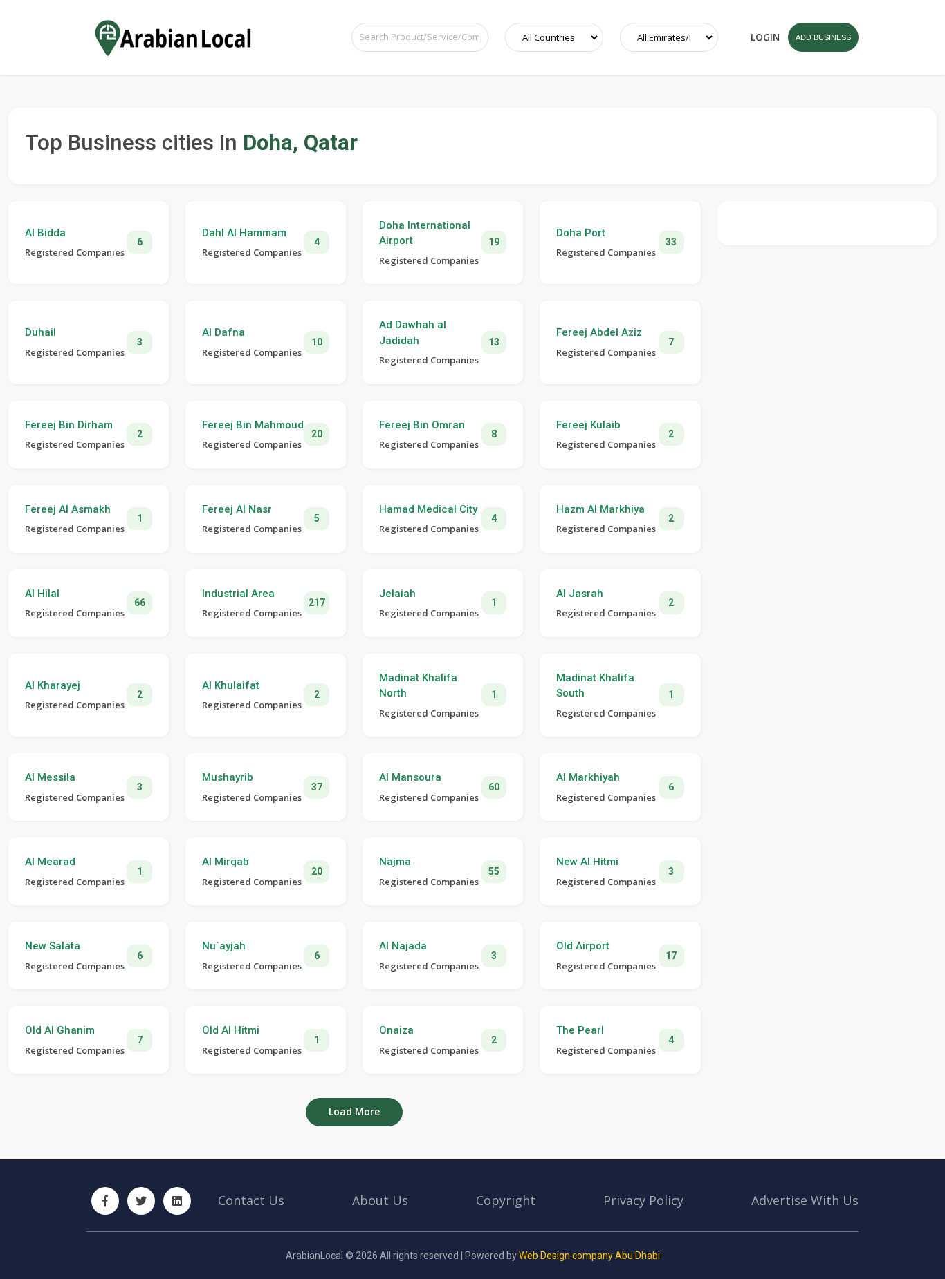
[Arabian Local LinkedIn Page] (177, 1201)
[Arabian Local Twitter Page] (141, 1201)
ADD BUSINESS (823, 37)
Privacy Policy (643, 1200)
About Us (380, 1200)
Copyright (505, 1200)
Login (765, 37)
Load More (354, 1111)
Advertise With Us (805, 1200)
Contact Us (251, 1200)
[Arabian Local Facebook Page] (105, 1201)
